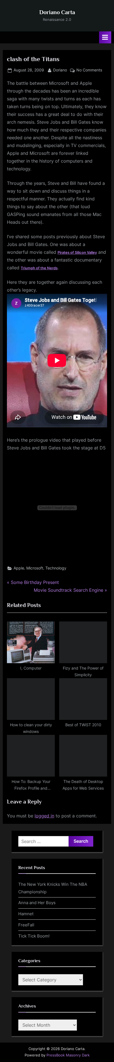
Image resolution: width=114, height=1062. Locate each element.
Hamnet (25, 913)
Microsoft (34, 568)
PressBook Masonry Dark (68, 1055)
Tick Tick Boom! (34, 936)
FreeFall (26, 924)
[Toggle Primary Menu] (105, 37)
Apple (19, 568)
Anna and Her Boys (37, 902)
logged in (44, 816)
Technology (55, 568)
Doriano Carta (57, 12)
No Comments (89, 71)
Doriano (60, 70)
